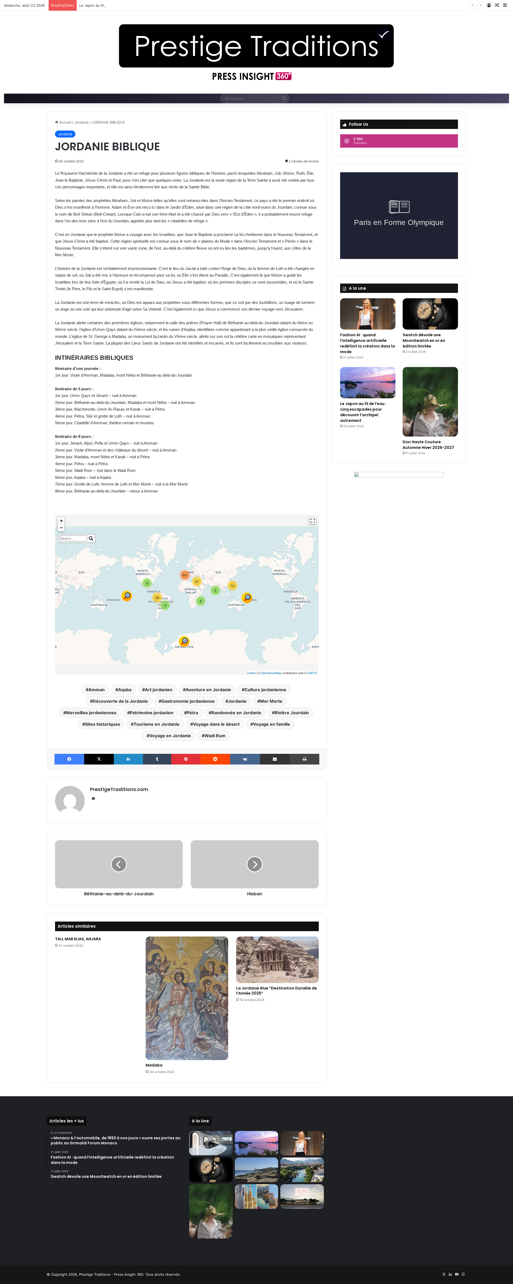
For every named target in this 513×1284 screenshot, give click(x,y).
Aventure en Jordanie (208, 689)
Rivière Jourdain (292, 712)
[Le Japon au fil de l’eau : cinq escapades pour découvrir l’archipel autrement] (367, 382)
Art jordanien (158, 689)
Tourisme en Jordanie (157, 724)
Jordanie (81, 122)
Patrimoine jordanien (151, 712)
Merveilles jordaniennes (91, 712)
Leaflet (251, 673)
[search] (73, 538)
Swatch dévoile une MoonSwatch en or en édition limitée (424, 340)
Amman (96, 689)
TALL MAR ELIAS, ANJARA (78, 939)
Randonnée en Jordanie (236, 712)
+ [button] (61, 520)
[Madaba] (187, 998)
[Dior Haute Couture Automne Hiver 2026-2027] (430, 402)
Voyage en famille (271, 724)
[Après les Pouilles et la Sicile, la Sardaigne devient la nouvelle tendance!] (256, 1169)
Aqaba (124, 689)
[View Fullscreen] (312, 520)
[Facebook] (69, 759)
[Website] (93, 798)
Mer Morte (271, 701)
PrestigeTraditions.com (119, 789)
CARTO (312, 673)
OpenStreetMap (271, 673)
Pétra (192, 712)
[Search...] (91, 538)
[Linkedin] (128, 759)
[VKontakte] (245, 759)
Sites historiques (102, 724)
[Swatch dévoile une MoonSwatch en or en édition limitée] (430, 314)
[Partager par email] (275, 759)
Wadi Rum (215, 735)
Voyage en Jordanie (170, 735)
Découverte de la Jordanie (120, 701)
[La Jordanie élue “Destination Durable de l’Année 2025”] (277, 960)
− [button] (61, 527)
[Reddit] (215, 759)
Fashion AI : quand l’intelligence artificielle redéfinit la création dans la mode (367, 343)
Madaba (154, 1065)
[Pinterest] (185, 759)
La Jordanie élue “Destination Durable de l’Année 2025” (276, 990)
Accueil (64, 122)
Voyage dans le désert (216, 724)
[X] (99, 759)
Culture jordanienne (265, 689)
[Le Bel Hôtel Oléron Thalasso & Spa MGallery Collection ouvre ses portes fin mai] (302, 1196)
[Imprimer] (304, 759)
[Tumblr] (157, 759)
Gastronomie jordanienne (188, 701)
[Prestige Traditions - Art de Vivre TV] (256, 52)
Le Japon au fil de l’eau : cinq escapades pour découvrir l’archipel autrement (142, 5)
